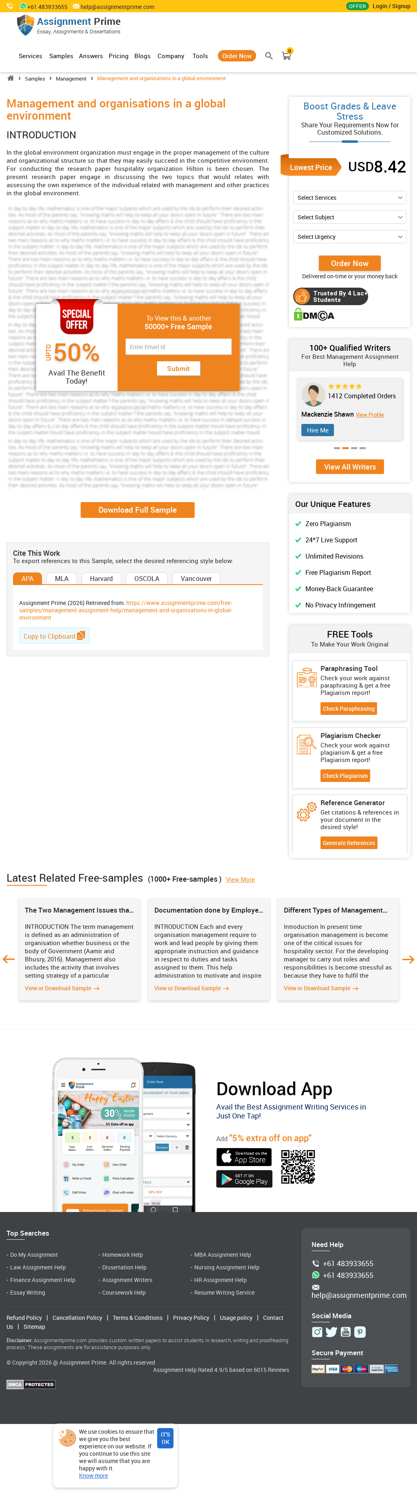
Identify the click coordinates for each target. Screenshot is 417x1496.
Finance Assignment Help (42, 1280)
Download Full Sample (138, 509)
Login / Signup (391, 6)
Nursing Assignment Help (226, 1267)
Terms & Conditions (137, 1317)
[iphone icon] (244, 1158)
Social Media (331, 1315)
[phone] (10, 5)
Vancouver (196, 578)
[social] (317, 1332)
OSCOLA (146, 578)
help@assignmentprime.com (117, 7)
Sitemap (34, 1326)
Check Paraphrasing (349, 708)
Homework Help (122, 1254)
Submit (178, 368)
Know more (93, 1475)
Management (71, 78)
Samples (61, 56)
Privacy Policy (191, 1317)
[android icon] (244, 1180)
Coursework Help (124, 1292)
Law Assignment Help (38, 1267)
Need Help (328, 1244)
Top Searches (28, 1233)
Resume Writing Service (224, 1292)
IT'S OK (165, 1438)
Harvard (101, 578)
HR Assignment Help (220, 1280)
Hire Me (318, 430)
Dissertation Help (124, 1267)
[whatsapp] (21, 5)
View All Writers (350, 467)
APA (27, 578)
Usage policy (236, 1317)
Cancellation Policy (77, 1317)
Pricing (119, 56)
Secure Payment (337, 1352)
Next (408, 959)
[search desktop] (269, 55)
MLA (61, 578)
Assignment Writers (127, 1280)
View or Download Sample (58, 988)
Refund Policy (24, 1317)
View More (240, 879)
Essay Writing (27, 1292)
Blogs (142, 56)
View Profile (360, 414)
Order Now (237, 56)
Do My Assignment (34, 1254)
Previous (8, 959)
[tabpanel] (349, 409)
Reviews (278, 1370)
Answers (91, 56)
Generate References (349, 843)
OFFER (357, 6)
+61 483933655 (348, 1263)
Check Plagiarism (345, 776)
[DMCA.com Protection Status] (31, 1385)
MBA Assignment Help (222, 1254)
